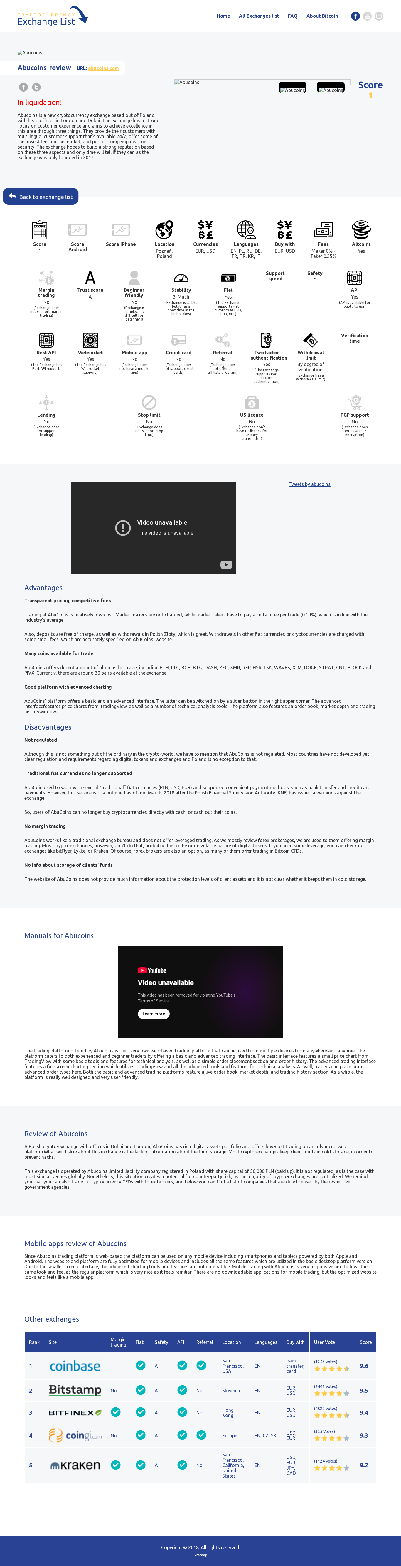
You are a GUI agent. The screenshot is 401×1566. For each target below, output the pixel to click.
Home (223, 16)
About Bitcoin (322, 16)
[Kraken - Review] (75, 1465)
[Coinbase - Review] (75, 1366)
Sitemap (200, 1555)
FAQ (293, 16)
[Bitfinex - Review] (75, 1413)
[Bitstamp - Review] (75, 1390)
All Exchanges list (259, 16)
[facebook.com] (355, 16)
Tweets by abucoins (310, 484)
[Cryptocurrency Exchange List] (53, 16)
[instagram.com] (379, 16)
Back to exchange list (46, 197)
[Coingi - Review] (75, 1435)
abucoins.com (103, 68)
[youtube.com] (367, 16)
